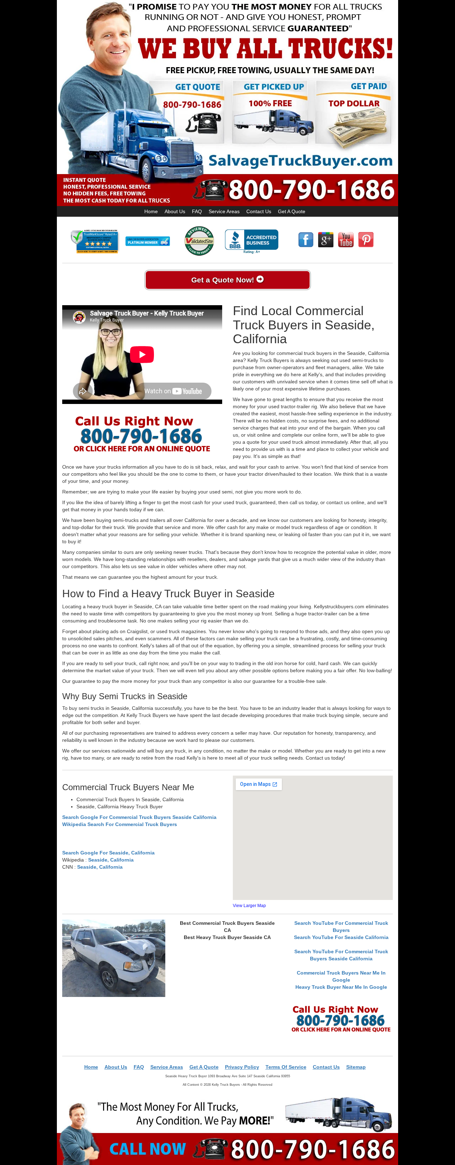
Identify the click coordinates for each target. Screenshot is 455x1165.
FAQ (197, 211)
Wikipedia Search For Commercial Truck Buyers (119, 824)
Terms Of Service (286, 1067)
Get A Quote (291, 211)
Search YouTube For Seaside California (341, 937)
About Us (175, 211)
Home (151, 211)
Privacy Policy (242, 1067)
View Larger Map (249, 905)
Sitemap (356, 1067)
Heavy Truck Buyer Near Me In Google (341, 987)
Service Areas (224, 211)
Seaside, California (111, 860)
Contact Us (258, 211)
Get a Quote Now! (223, 280)
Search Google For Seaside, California (108, 853)
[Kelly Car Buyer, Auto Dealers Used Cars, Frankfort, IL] (251, 242)
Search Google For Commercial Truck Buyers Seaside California (139, 817)
